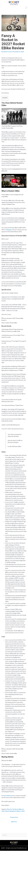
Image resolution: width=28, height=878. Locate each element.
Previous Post (14, 817)
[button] (26, 7)
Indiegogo (9, 229)
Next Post (14, 821)
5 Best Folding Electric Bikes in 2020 (15, 811)
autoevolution (7, 795)
